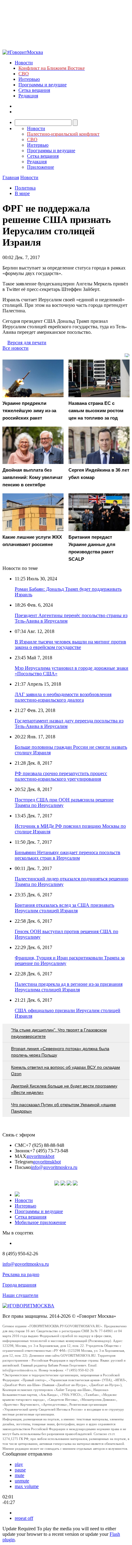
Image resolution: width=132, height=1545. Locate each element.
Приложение (40, 167)
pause (20, 1469)
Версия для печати (26, 342)
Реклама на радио (20, 1274)
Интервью (29, 79)
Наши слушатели (20, 1295)
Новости (24, 62)
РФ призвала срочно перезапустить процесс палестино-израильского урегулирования (61, 776)
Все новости (15, 348)
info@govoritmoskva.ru (54, 1167)
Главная (10, 177)
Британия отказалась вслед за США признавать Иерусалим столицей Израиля (64, 908)
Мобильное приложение (40, 1222)
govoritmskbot (40, 1156)
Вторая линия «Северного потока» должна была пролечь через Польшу (60, 1051)
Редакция (28, 95)
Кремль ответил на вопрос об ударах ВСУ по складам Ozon (65, 1070)
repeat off (24, 1518)
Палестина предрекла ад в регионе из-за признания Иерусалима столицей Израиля (68, 987)
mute (19, 1475)
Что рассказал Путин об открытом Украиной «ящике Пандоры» (63, 1108)
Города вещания (19, 1284)
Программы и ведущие (42, 84)
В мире (22, 193)
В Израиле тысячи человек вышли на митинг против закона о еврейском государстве (70, 644)
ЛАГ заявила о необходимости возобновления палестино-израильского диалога (63, 697)
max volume (27, 1486)
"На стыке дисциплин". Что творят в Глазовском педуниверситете (59, 1033)
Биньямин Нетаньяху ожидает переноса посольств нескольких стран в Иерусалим (67, 855)
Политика (25, 187)
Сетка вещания (34, 90)
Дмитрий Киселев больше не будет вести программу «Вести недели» (64, 1089)
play (19, 1464)
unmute (22, 1480)
